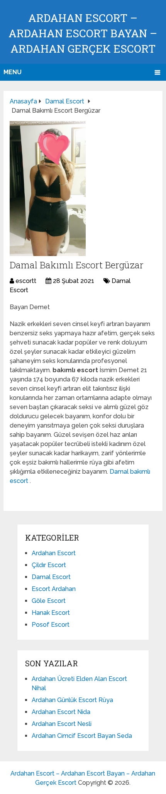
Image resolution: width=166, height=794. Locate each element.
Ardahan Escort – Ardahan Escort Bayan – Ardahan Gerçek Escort (82, 33)
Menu (12, 72)
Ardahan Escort (54, 553)
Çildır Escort (49, 565)
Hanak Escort (51, 612)
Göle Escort (49, 600)
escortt (25, 281)
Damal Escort (51, 577)
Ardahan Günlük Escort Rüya (72, 700)
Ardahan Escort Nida (61, 712)
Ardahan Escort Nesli (61, 723)
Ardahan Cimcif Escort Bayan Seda (82, 735)
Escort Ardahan (54, 589)
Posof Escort (50, 624)
